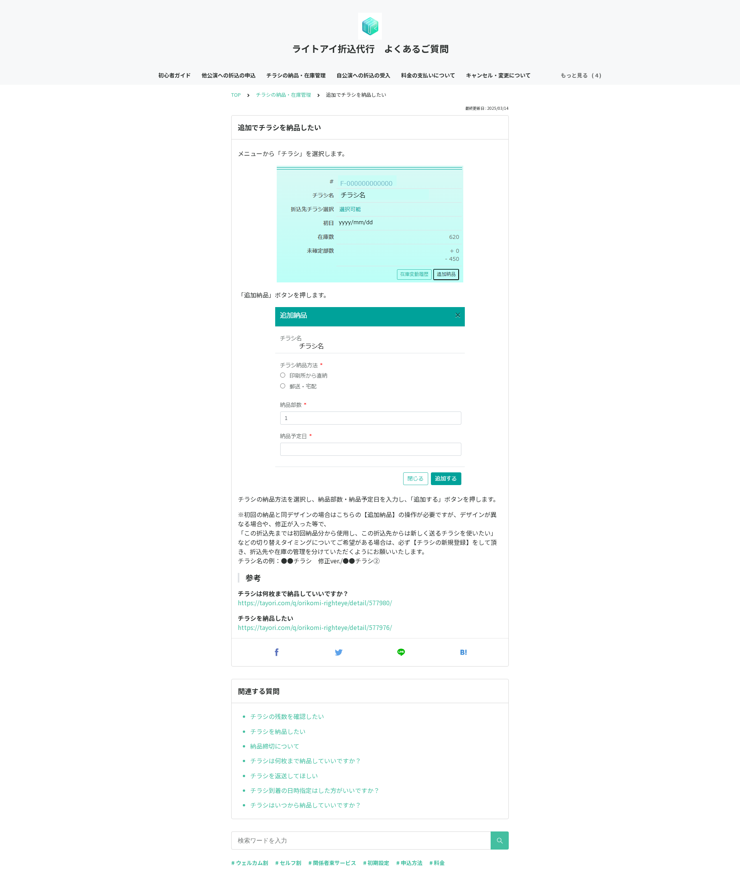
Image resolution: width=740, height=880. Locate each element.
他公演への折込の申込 (229, 75)
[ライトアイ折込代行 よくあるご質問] (370, 26)
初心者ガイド (174, 75)
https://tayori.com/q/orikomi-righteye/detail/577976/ (315, 627)
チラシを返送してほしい (284, 775)
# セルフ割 (288, 863)
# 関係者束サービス (332, 863)
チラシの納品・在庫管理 (296, 75)
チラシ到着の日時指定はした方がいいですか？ (315, 790)
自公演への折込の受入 (363, 75)
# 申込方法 (409, 863)
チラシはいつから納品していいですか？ (305, 804)
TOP (236, 94)
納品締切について (274, 746)
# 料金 (437, 863)
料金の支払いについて (428, 75)
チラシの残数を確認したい (287, 716)
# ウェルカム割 (249, 863)
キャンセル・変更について (498, 75)
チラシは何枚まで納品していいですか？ (305, 760)
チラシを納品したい (278, 731)
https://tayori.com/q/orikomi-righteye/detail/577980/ (315, 602)
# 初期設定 (376, 863)
